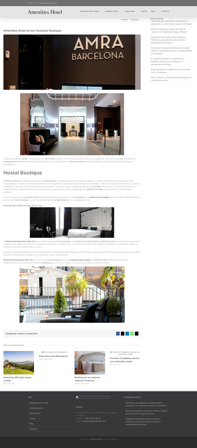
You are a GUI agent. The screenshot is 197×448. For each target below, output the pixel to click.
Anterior (124, 19)
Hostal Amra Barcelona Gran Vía (20, 241)
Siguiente (134, 19)
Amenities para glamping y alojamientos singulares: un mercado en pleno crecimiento (146, 404)
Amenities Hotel (96, 439)
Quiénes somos (36, 408)
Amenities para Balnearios (53, 356)
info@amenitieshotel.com (48, 3)
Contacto (33, 429)
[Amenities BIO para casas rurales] (18, 352)
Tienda (32, 418)
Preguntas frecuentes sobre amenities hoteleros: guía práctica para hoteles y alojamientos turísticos (168, 40)
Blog (31, 424)
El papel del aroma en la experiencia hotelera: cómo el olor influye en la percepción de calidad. (167, 61)
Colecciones (34, 413)
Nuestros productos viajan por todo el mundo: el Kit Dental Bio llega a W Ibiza (146, 412)
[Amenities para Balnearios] (54, 352)
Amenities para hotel (38, 403)
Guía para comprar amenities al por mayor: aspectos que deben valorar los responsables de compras (171, 51)
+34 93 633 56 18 (93, 418)
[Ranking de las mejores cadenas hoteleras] (90, 352)
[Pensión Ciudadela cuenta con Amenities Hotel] (125, 352)
